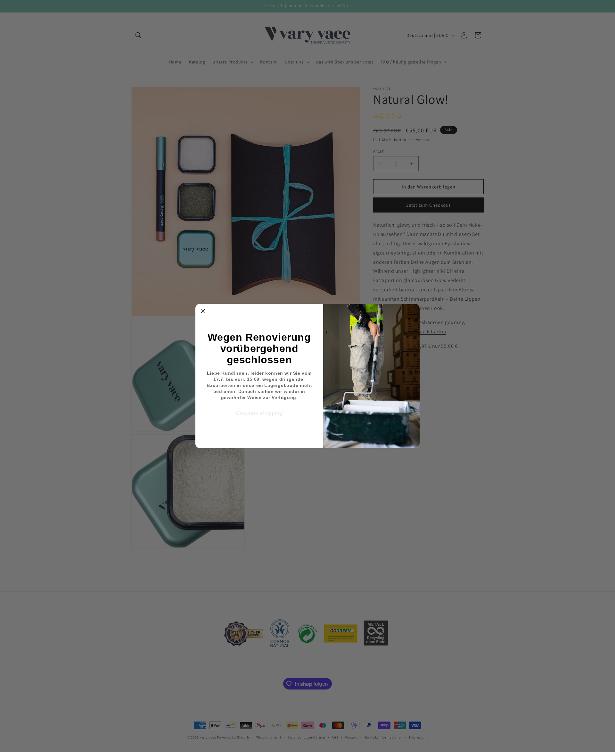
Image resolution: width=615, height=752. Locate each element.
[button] (202, 311)
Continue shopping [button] (259, 413)
